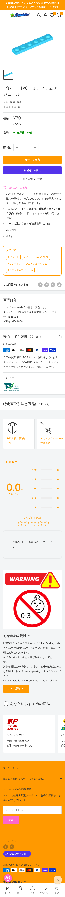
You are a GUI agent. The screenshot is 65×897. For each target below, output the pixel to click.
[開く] (39, 15)
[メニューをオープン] (5, 15)
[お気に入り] (52, 15)
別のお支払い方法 (32, 179)
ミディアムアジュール (20, 270)
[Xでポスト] (53, 284)
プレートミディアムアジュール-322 (27, 263)
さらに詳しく (16, 688)
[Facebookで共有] (40, 284)
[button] (45, 470)
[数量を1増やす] (34, 147)
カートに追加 (32, 159)
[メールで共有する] (59, 284)
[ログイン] (45, 15)
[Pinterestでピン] (46, 284)
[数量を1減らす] (17, 147)
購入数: (7, 147)
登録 (11, 820)
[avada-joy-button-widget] (8, 878)
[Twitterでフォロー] (12, 846)
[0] (59, 15)
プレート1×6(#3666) (36, 257)
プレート (13, 257)
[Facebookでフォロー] (5, 846)
